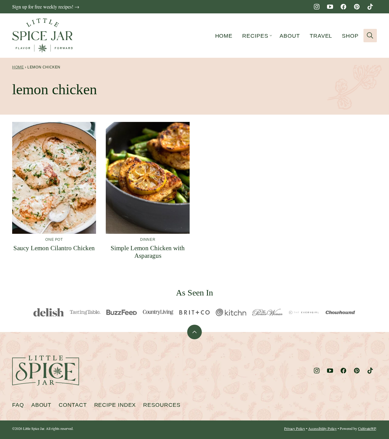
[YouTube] (330, 6)
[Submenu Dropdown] (271, 35)
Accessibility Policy (322, 428)
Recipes (255, 36)
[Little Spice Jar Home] (42, 35)
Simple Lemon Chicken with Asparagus (148, 251)
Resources (161, 405)
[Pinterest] (356, 6)
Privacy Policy (294, 428)
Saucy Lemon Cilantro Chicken (54, 248)
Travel (321, 36)
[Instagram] (316, 6)
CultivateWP (367, 428)
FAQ (18, 405)
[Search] (370, 35)
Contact (73, 405)
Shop (350, 36)
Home (224, 36)
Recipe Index (115, 405)
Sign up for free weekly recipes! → (45, 6)
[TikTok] (370, 6)
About (290, 36)
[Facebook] (343, 6)
